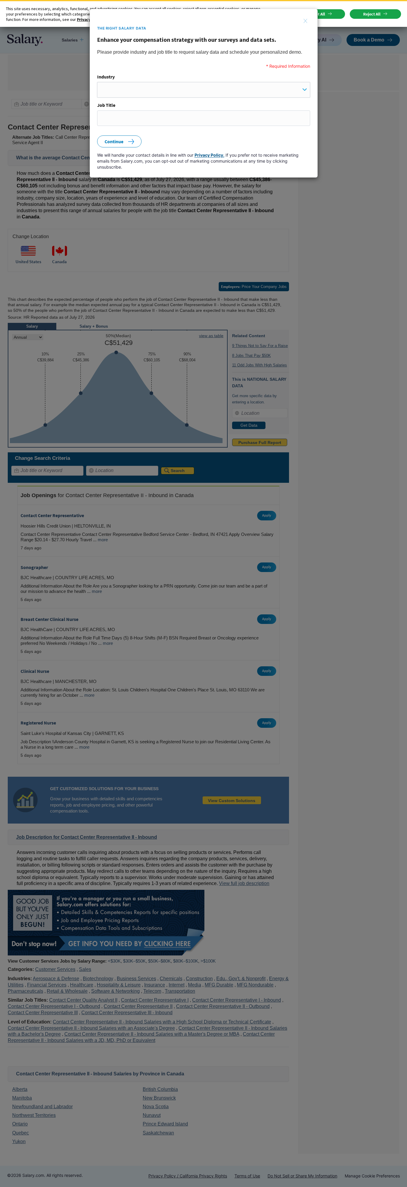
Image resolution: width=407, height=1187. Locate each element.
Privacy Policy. (209, 155)
